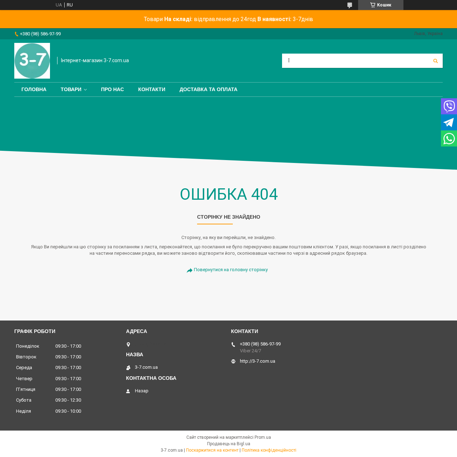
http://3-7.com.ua (257, 361)
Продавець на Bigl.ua (228, 443)
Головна (33, 89)
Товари (71, 89)
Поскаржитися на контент (212, 450)
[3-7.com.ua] (32, 61)
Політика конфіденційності (269, 450)
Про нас (112, 89)
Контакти (151, 89)
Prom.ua (263, 437)
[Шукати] (435, 61)
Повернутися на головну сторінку (231, 269)
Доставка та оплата (208, 89)
